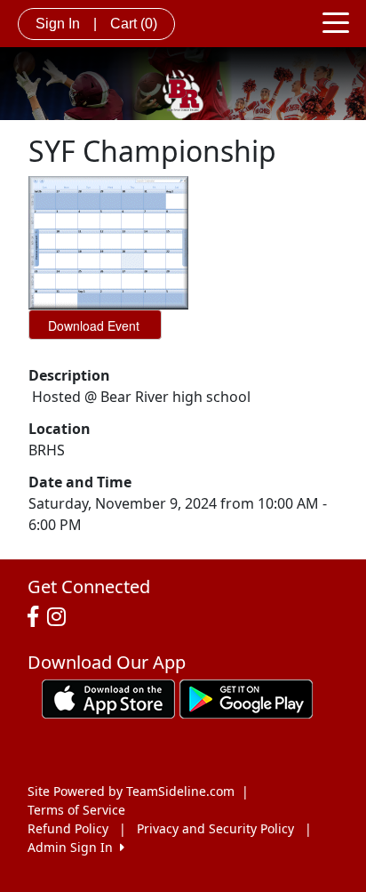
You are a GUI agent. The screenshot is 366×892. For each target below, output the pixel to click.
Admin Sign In (74, 847)
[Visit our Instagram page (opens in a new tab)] (61, 617)
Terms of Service (76, 809)
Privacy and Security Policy (215, 828)
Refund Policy (68, 828)
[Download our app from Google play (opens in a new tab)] (246, 697)
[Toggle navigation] (336, 21)
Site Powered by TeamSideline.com (131, 791)
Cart (133, 23)
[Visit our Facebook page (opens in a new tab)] (37, 617)
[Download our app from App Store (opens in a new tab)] (108, 697)
